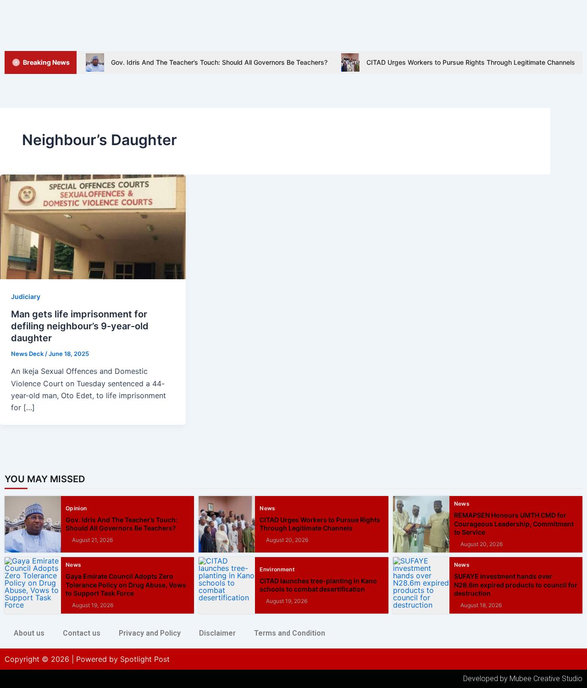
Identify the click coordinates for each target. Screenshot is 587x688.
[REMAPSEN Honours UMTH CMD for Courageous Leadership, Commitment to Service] (421, 524)
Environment (277, 569)
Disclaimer (217, 633)
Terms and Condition (289, 633)
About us (29, 633)
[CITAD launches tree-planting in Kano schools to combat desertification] (227, 585)
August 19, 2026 (92, 605)
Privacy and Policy (150, 633)
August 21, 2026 (92, 540)
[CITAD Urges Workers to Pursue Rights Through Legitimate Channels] (227, 524)
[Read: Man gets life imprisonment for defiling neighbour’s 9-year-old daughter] (93, 226)
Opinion (76, 508)
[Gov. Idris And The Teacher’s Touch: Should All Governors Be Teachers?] (33, 524)
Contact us (81, 633)
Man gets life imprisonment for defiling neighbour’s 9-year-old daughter (80, 326)
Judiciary (25, 296)
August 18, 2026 (481, 605)
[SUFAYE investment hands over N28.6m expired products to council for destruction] (421, 585)
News (267, 508)
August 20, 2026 (287, 540)
